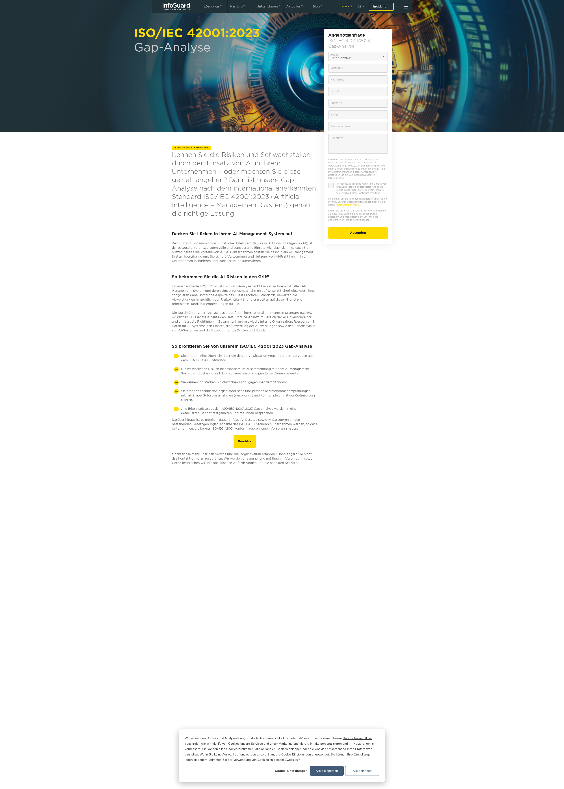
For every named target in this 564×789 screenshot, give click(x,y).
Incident (379, 6)
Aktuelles (293, 6)
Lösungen (211, 6)
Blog (316, 6)
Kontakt (346, 6)
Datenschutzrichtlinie (357, 738)
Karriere (236, 6)
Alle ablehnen (362, 770)
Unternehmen (267, 6)
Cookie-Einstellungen (291, 770)
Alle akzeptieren (327, 770)
